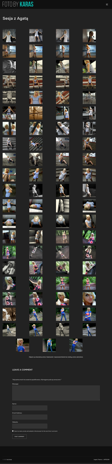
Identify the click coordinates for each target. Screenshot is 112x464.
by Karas (9, 459)
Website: (15, 422)
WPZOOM (106, 459)
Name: (14, 404)
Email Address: (17, 413)
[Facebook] (4, 451)
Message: (15, 384)
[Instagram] (8, 451)
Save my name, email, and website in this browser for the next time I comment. (36, 431)
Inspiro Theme (98, 459)
